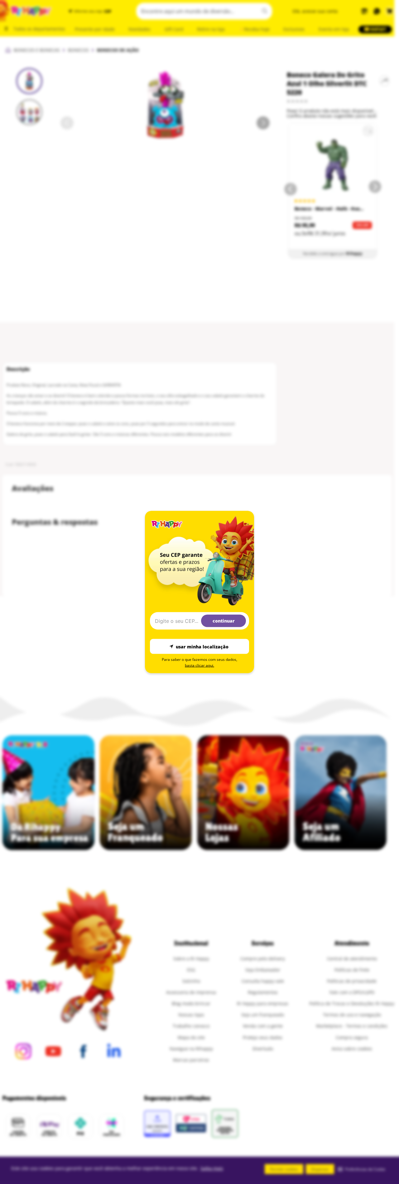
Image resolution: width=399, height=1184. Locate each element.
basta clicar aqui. (199, 665)
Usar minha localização (202, 646)
